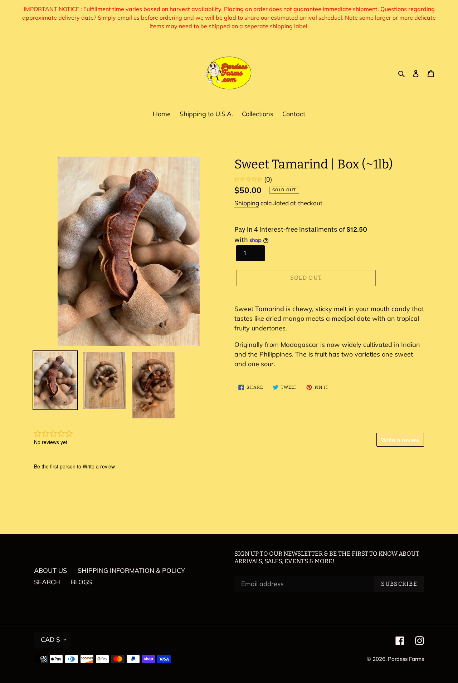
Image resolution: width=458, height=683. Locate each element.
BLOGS (81, 582)
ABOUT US (50, 570)
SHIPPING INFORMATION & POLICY (131, 570)
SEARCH (47, 582)
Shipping (246, 203)
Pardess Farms (406, 658)
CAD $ (50, 639)
